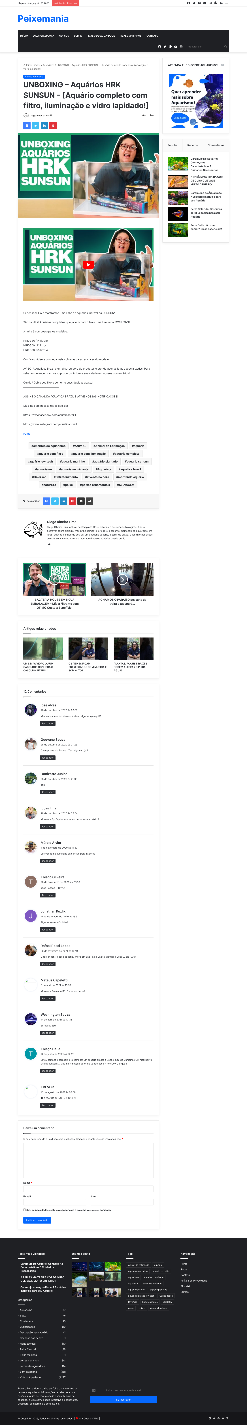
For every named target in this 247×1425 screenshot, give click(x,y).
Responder (47, 723)
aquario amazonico (138, 1271)
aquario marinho (73, 461)
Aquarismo (26, 1310)
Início (24, 35)
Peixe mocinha (28, 1354)
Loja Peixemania (43, 35)
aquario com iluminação (89, 453)
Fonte (27, 433)
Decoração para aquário (34, 1332)
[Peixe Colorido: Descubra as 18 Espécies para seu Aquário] (178, 214)
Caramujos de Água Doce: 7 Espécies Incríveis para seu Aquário (206, 196)
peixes (142, 1308)
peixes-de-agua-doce (101, 35)
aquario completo (127, 453)
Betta (23, 1315)
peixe (69, 485)
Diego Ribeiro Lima (40, 115)
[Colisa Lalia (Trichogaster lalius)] (79, 1279)
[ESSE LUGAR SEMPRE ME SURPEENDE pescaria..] (96, 1276)
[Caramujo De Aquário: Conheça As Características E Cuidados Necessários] (178, 163)
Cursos (64, 35)
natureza (49, 485)
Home (183, 1263)
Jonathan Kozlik (53, 911)
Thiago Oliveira (52, 877)
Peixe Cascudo (28, 1349)
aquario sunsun (138, 461)
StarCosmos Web (88, 1418)
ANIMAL (80, 446)
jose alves (48, 705)
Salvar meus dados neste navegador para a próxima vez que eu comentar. (69, 1210)
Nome (27, 1182)
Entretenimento (67, 477)
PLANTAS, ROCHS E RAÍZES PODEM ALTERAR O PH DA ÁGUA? (130, 667)
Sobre (78, 35)
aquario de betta (161, 1271)
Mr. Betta (167, 1302)
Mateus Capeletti (54, 980)
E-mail (28, 1196)
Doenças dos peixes (31, 1338)
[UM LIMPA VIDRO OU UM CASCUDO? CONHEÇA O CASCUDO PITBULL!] (43, 649)
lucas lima (48, 808)
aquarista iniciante (152, 1283)
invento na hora (98, 477)
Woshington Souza (55, 1014)
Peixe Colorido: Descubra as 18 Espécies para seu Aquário (206, 212)
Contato (152, 35)
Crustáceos (26, 1321)
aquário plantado (106, 461)
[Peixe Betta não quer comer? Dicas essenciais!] (178, 230)
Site (93, 1196)
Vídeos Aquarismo (44, 65)
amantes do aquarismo (49, 446)
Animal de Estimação (110, 446)
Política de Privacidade (193, 1280)
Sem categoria (28, 1371)
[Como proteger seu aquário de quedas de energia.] (79, 1266)
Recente (192, 145)
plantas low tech (158, 1308)
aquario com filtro (50, 453)
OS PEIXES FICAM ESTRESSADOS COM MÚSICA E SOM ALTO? (88, 667)
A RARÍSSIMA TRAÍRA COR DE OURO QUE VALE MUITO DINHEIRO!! (207, 180)
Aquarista (104, 469)
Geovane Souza (53, 739)
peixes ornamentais (96, 485)
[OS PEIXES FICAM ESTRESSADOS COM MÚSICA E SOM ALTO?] (88, 649)
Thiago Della (50, 1049)
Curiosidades (27, 1326)
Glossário (185, 1286)
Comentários (216, 145)
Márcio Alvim (51, 843)
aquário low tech (41, 461)
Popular (172, 145)
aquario (139, 446)
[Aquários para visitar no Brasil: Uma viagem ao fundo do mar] (96, 1266)
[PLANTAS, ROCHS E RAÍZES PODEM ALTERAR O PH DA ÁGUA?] (134, 649)
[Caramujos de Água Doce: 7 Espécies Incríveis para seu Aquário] (178, 198)
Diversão (40, 477)
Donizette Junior (54, 774)
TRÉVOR (47, 1087)
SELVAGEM (127, 485)
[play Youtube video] (88, 264)
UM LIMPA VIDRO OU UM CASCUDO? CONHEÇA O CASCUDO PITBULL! (38, 667)
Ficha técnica (28, 1343)
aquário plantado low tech (141, 1295)
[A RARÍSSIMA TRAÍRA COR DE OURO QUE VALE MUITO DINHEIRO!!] (178, 182)
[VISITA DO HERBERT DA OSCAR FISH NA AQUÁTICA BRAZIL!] (113, 1292)
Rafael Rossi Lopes (55, 946)
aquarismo (44, 469)
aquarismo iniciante (75, 469)
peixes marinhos (130, 35)
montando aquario (131, 477)
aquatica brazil (130, 469)
